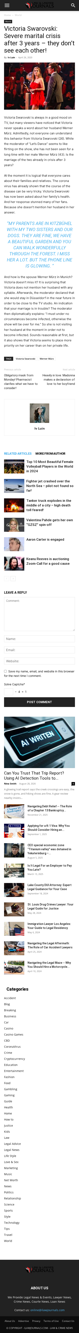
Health (8, 1107)
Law (6, 1138)
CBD (7, 1040)
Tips (7, 1229)
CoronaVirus (12, 1047)
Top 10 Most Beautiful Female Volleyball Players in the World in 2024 (49, 466)
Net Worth (11, 1180)
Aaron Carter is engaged (45, 539)
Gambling (10, 1089)
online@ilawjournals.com (47, 1310)
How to (8, 1119)
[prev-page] (6, 578)
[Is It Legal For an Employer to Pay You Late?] (14, 871)
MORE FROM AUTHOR (50, 453)
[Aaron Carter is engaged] (14, 544)
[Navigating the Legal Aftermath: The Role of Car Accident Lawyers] (14, 948)
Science (9, 1204)
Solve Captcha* (14, 684)
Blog (7, 1004)
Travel (8, 1235)
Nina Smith (10, 783)
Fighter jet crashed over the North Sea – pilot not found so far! (50, 485)
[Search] (73, 5)
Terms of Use (51, 1321)
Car (6, 1022)
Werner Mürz (47, 358)
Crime (8, 1053)
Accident (10, 998)
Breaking (10, 1010)
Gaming (9, 1095)
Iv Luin (11, 57)
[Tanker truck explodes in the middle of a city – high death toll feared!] (14, 505)
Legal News (11, 1150)
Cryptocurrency (14, 1059)
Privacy (36, 1321)
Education (11, 1065)
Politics (9, 1192)
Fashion (9, 1077)
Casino (8, 1028)
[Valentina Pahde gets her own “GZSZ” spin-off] (14, 525)
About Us (10, 1321)
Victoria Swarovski (25, 358)
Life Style (10, 1156)
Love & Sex (11, 1162)
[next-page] (13, 578)
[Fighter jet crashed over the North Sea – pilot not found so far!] (14, 486)
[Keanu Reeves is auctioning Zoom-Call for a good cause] (14, 564)
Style (7, 1216)
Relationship (12, 1198)
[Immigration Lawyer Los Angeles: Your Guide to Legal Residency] (14, 929)
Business (10, 1016)
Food (7, 1083)
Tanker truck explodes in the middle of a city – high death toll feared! (48, 505)
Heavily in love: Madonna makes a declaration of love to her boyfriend (59, 380)
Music (8, 1174)
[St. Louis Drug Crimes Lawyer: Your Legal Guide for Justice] (14, 909)
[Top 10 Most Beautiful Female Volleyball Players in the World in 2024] (14, 466)
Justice (8, 1125)
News (8, 1186)
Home (7, 15)
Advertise (23, 1321)
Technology (11, 1223)
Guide (8, 1101)
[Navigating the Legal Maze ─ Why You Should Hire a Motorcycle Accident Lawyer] (14, 968)
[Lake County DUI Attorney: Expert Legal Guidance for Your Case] (14, 890)
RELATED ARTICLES (17, 453)
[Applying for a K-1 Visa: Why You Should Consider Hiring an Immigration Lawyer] (14, 831)
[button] (6, 5)
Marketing (11, 1168)
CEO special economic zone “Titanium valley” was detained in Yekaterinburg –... (49, 849)
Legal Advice (12, 1144)
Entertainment (14, 1071)
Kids (7, 1131)
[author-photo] (39, 423)
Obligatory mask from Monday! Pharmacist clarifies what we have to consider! (21, 382)
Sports (8, 1210)
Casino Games (13, 1034)
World (18, 15)
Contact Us (68, 1321)
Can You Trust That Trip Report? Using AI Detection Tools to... (34, 776)
